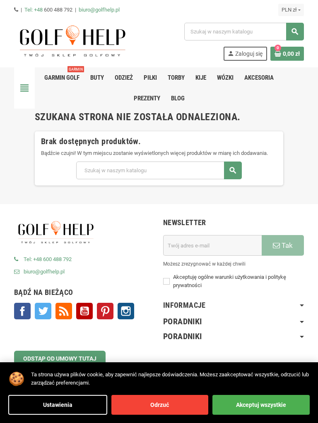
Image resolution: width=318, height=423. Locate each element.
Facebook (22, 311)
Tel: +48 (34, 10)
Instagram (126, 311)
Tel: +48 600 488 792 (48, 259)
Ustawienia (57, 405)
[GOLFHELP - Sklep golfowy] (72, 41)
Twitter (43, 311)
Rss (63, 311)
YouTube (84, 311)
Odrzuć (159, 405)
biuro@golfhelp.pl (99, 10)
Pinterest (105, 311)
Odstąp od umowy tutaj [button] (59, 358)
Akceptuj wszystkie (261, 405)
